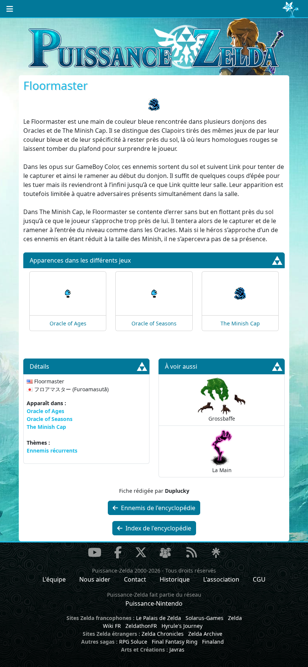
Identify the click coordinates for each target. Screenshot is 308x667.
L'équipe (54, 579)
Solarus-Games (204, 617)
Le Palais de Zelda (158, 617)
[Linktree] (216, 553)
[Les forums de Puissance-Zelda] (165, 553)
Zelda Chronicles (163, 633)
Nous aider (94, 579)
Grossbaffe (221, 418)
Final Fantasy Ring (175, 641)
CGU (259, 579)
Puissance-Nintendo (154, 603)
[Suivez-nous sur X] (141, 552)
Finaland (213, 641)
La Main (221, 470)
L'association (221, 579)
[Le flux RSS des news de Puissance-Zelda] (191, 552)
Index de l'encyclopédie (157, 528)
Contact (135, 579)
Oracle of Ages (68, 323)
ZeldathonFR (141, 625)
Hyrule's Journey (182, 625)
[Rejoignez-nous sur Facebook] (118, 552)
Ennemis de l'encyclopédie (157, 508)
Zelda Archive (205, 633)
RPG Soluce (133, 641)
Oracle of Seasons (154, 323)
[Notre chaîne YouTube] (94, 552)
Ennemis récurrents (52, 450)
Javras (176, 649)
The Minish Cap (240, 323)
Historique (175, 579)
